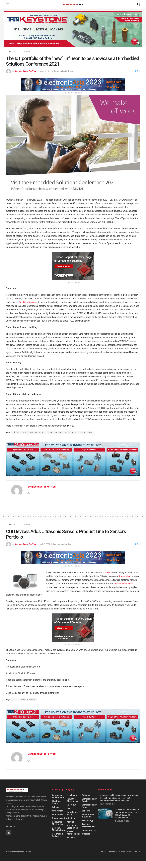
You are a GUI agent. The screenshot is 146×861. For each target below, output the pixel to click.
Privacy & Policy (124, 852)
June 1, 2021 (45, 71)
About (102, 852)
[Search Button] (138, 4)
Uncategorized (89, 830)
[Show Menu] (7, 4)
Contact (137, 852)
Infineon (16, 432)
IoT (24, 432)
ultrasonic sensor (27, 700)
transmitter (124, 576)
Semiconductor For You (25, 71)
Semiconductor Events (89, 800)
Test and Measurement (88, 825)
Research (71, 837)
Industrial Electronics (72, 800)
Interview (71, 805)
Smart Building (54, 432)
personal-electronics (72, 826)
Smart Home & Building (88, 815)
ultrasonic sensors (123, 583)
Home (8, 51)
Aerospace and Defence (58, 796)
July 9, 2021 (45, 544)
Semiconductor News (21, 51)
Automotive (57, 814)
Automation (57, 811)
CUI (14, 700)
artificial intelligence (26, 302)
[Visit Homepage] (73, 4)
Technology (87, 820)
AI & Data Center (56, 802)
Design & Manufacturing (59, 829)
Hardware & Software (57, 835)
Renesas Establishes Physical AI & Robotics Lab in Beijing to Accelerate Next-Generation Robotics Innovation (119, 797)
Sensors (107, 572)
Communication (59, 818)
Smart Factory (71, 432)
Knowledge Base (72, 813)
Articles (55, 807)
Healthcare (72, 795)
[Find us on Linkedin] (8, 832)
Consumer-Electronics (57, 823)
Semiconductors (37, 432)
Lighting (71, 818)
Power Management (73, 832)
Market (70, 822)
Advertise (111, 852)
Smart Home (86, 432)
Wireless (86, 834)
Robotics (86, 795)
